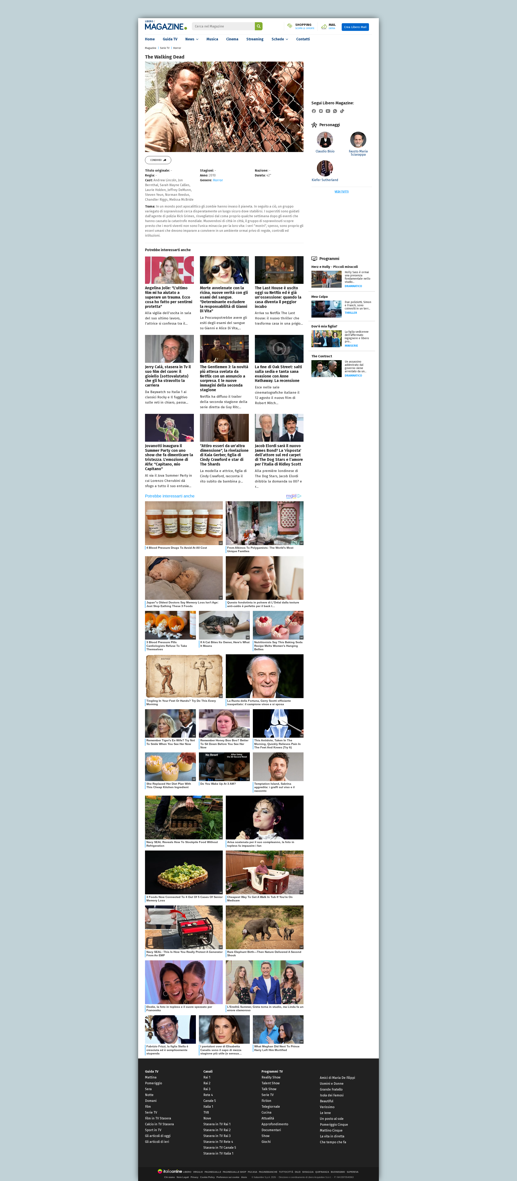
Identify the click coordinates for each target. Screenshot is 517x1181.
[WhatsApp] (335, 111)
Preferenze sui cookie (227, 1177)
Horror (177, 47)
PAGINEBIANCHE (268, 1172)
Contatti (303, 39)
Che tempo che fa (333, 1142)
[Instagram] (320, 111)
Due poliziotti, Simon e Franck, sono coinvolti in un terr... (358, 305)
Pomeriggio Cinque (334, 1124)
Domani (151, 1101)
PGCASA (252, 1172)
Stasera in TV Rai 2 (217, 1130)
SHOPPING (304, 26)
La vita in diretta (332, 1136)
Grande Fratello (331, 1089)
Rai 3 (206, 1089)
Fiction (266, 1101)
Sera (148, 1089)
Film (148, 1107)
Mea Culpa (319, 297)
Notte (149, 1095)
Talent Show (271, 1083)
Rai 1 (206, 1077)
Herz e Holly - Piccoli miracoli (334, 267)
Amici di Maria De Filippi (337, 1078)
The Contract (321, 356)
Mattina (151, 1077)
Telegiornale (271, 1107)
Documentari (271, 1130)
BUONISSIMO (338, 1172)
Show (265, 1136)
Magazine (150, 47)
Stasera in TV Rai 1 (216, 1124)
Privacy (194, 1177)
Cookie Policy (207, 1177)
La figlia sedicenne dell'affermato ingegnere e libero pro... (357, 336)
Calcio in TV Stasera (159, 1124)
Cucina (266, 1112)
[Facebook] (313, 111)
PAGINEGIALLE (213, 1172)
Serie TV (164, 47)
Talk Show (269, 1089)
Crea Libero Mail (355, 27)
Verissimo (327, 1107)
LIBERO (149, 21)
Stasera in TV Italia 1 (218, 1153)
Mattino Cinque (331, 1130)
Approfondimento (275, 1124)
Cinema (232, 39)
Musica (212, 39)
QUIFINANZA (322, 1172)
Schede (278, 39)
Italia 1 (208, 1107)
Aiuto (244, 1177)
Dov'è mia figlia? (324, 326)
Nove (207, 1118)
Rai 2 (206, 1083)
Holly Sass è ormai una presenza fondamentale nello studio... (357, 277)
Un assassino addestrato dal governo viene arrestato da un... (355, 366)
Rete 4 (208, 1095)
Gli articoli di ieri (157, 1142)
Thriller (351, 313)
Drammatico (353, 286)
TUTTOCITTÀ (286, 1172)
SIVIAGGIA (308, 1172)
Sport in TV (153, 1130)
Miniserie (351, 345)
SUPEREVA (352, 1172)
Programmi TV (272, 1071)
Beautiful (326, 1101)
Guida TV (170, 39)
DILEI (298, 1172)
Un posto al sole (332, 1119)
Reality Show (271, 1077)
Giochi (266, 1142)
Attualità (268, 1118)
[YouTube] (328, 111)
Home (150, 39)
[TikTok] (342, 111)
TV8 (206, 1112)
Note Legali (183, 1177)
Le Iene (325, 1113)
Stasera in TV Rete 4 (218, 1142)
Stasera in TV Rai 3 (217, 1136)
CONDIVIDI (156, 160)
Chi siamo (169, 1177)
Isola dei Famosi (332, 1095)
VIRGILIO (198, 1172)
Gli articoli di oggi (157, 1136)
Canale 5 (209, 1101)
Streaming (255, 39)
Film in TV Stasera (158, 1118)
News (189, 39)
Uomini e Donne (332, 1084)
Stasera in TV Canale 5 (219, 1148)
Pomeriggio (153, 1083)
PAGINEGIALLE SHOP (234, 1172)
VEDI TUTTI (342, 191)
